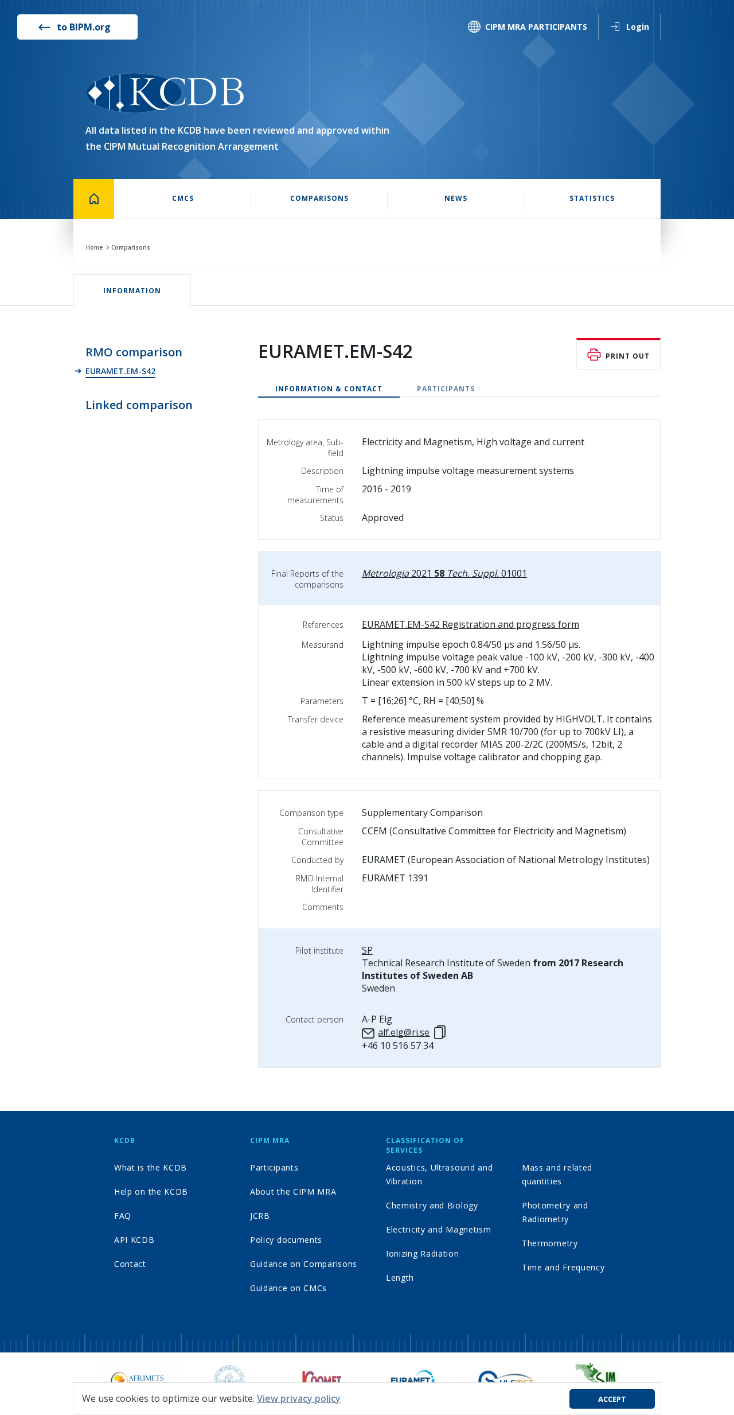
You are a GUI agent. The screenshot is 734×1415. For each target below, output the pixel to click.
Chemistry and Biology (432, 1205)
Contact (130, 1263)
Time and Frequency (563, 1267)
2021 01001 (444, 573)
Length (400, 1277)
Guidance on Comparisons (303, 1263)
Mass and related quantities (557, 1174)
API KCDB (134, 1239)
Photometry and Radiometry (555, 1212)
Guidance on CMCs (288, 1287)
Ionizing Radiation (422, 1253)
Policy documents (286, 1239)
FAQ (122, 1215)
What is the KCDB (150, 1167)
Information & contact (328, 389)
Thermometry (550, 1243)
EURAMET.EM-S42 (120, 371)
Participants (446, 389)
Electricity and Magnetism (438, 1229)
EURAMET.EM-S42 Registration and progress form (470, 624)
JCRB (260, 1215)
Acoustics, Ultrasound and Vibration (439, 1174)
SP (367, 950)
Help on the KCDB (151, 1191)
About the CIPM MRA (293, 1191)
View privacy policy (299, 1398)
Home (94, 247)
